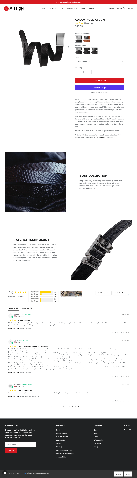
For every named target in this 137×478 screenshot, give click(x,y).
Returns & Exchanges (65, 453)
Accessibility (61, 457)
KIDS (61, 8)
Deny (128, 474)
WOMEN (52, 8)
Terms (58, 443)
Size (77, 57)
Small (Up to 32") (83, 62)
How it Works (61, 433)
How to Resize (62, 437)
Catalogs (97, 443)
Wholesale (98, 440)
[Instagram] (130, 429)
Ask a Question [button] (104, 293)
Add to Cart (99, 81)
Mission (97, 433)
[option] (42, 47)
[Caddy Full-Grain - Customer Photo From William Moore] (64, 293)
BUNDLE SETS (72, 8)
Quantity (78, 68)
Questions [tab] (25, 308)
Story (96, 430)
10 (82, 406)
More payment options (99, 92)
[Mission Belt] (14, 8)
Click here (100, 137)
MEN (43, 8)
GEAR (83, 8)
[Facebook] (127, 429)
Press (96, 437)
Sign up (11, 451)
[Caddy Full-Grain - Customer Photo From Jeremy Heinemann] (71, 293)
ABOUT (91, 8)
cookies (23, 473)
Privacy (59, 447)
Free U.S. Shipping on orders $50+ (68, 2)
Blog (96, 447)
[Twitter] (124, 429)
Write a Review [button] (122, 293)
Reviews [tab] (12, 308)
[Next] (68, 47)
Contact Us (60, 440)
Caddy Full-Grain (13, 328)
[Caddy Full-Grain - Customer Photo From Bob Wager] (78, 293)
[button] (124, 333)
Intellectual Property (64, 450)
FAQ (58, 430)
